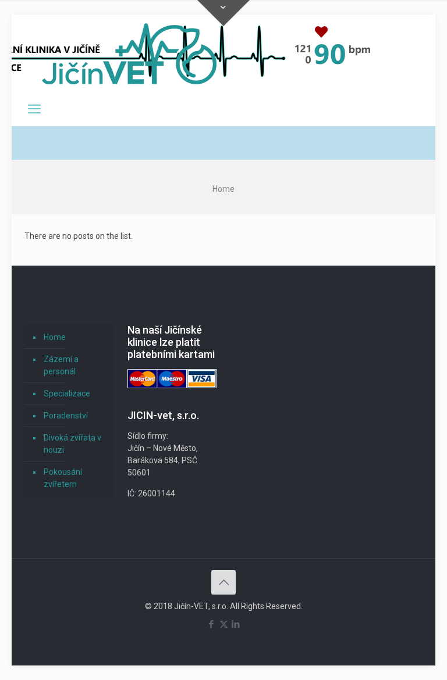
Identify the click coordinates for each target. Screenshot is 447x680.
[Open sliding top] (223, 13)
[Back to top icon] (223, 582)
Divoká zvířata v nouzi (72, 443)
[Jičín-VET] (129, 54)
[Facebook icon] (211, 624)
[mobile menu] (34, 109)
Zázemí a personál (61, 365)
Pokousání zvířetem (63, 478)
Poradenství (66, 415)
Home (55, 337)
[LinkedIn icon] (236, 624)
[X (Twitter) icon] (223, 624)
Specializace (67, 393)
